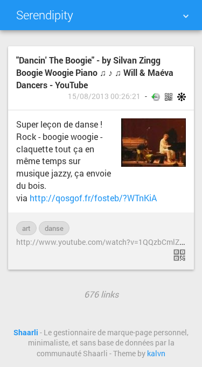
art (26, 228)
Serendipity (44, 15)
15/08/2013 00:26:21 (104, 96)
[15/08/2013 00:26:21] (179, 255)
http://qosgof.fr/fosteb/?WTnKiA (93, 197)
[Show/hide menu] (186, 16)
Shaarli (25, 332)
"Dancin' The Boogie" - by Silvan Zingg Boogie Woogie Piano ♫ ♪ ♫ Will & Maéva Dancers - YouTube (94, 72)
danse (54, 228)
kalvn (156, 353)
